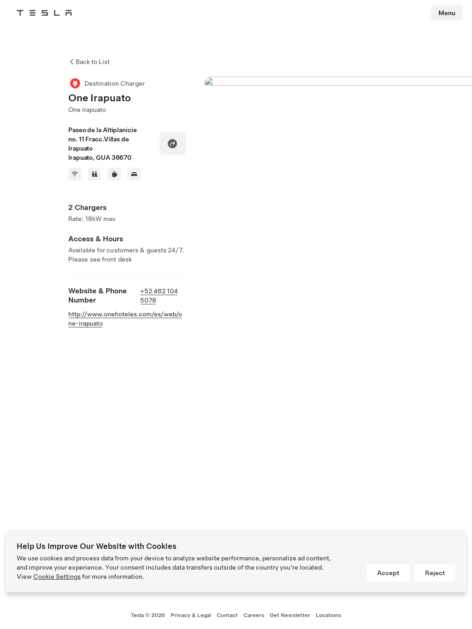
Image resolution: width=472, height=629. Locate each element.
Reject (435, 573)
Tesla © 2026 (148, 615)
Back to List (93, 61)
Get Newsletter (290, 615)
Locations (328, 615)
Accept (388, 573)
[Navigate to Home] (44, 12)
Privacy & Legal (191, 615)
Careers (253, 615)
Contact (227, 615)
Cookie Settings (57, 576)
